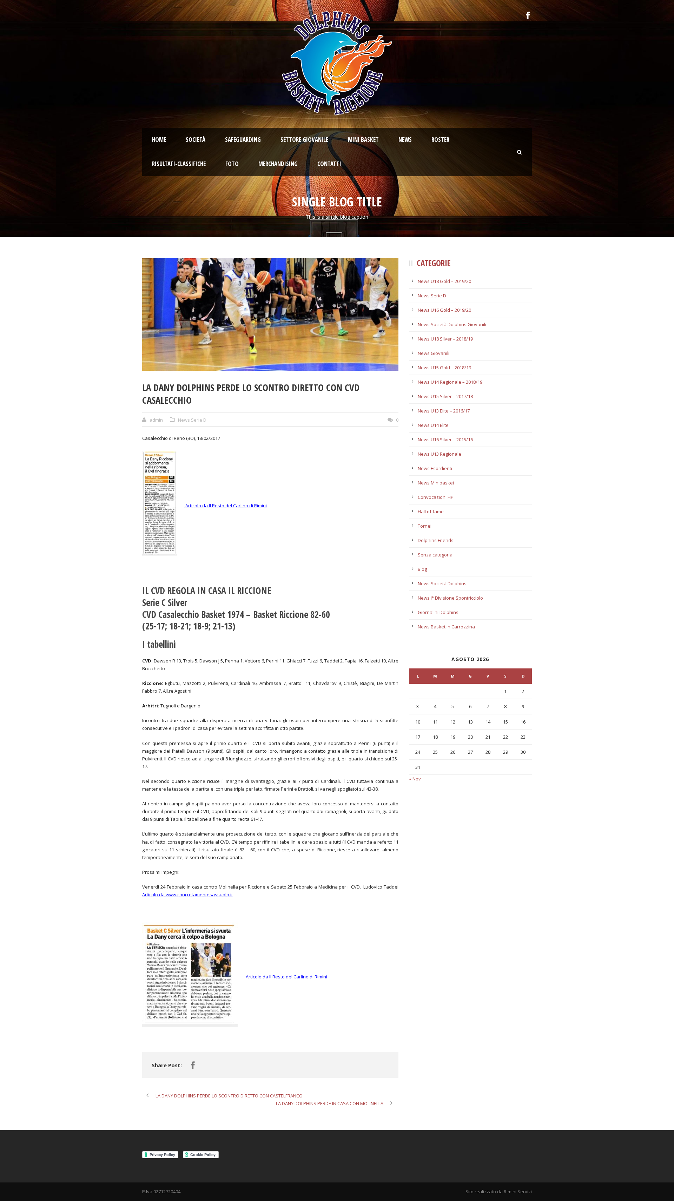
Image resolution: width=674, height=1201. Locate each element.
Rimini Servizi (518, 1191)
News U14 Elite (433, 425)
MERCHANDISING (278, 164)
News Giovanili (433, 353)
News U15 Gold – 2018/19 (444, 367)
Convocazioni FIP (436, 497)
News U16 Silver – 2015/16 (445, 439)
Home (159, 140)
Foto (232, 164)
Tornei (424, 526)
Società (195, 140)
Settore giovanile (304, 140)
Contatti (329, 164)
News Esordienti (435, 468)
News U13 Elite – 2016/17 (444, 411)
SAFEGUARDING (243, 140)
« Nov (415, 779)
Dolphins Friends (436, 540)
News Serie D (192, 420)
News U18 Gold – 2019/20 (444, 281)
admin (156, 420)
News (405, 140)
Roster (440, 140)
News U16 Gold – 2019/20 (444, 310)
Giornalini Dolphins (438, 612)
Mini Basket (363, 140)
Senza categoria (435, 555)
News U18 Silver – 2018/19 (445, 339)
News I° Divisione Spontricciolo (450, 598)
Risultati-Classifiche (179, 164)
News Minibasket (436, 483)
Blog (422, 569)
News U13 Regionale (439, 454)
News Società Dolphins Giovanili (452, 324)
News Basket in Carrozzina (446, 626)
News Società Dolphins (442, 583)
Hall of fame (431, 511)
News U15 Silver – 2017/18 (445, 396)
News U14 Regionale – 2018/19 (450, 382)
